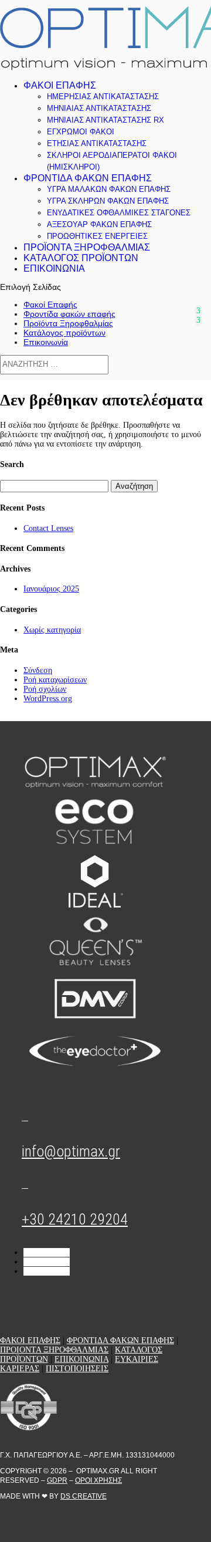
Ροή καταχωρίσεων (55, 679)
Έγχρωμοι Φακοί (80, 131)
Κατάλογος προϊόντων (80, 258)
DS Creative (83, 1496)
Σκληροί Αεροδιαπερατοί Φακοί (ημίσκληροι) (112, 161)
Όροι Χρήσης (98, 1480)
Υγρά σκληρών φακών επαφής (108, 201)
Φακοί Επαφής (59, 85)
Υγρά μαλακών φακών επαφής (109, 189)
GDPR (57, 1480)
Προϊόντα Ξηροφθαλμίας (86, 247)
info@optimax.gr (71, 1151)
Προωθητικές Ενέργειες (97, 236)
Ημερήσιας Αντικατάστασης (103, 96)
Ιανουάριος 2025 (51, 588)
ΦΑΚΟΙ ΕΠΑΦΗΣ (30, 1340)
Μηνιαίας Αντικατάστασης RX (105, 120)
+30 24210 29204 (75, 1219)
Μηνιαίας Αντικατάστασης (99, 108)
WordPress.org (47, 698)
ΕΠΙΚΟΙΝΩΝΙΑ (81, 1359)
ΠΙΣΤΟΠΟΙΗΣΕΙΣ (77, 1368)
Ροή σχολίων (44, 689)
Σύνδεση (37, 670)
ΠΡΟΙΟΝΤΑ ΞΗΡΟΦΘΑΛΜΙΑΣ (54, 1349)
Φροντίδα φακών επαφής (87, 178)
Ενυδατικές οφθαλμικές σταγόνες (118, 212)
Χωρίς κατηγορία (52, 629)
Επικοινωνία (54, 268)
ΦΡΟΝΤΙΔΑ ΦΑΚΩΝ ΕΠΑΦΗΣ (120, 1340)
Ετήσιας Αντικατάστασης (97, 143)
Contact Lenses (48, 528)
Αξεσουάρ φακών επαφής (99, 224)
